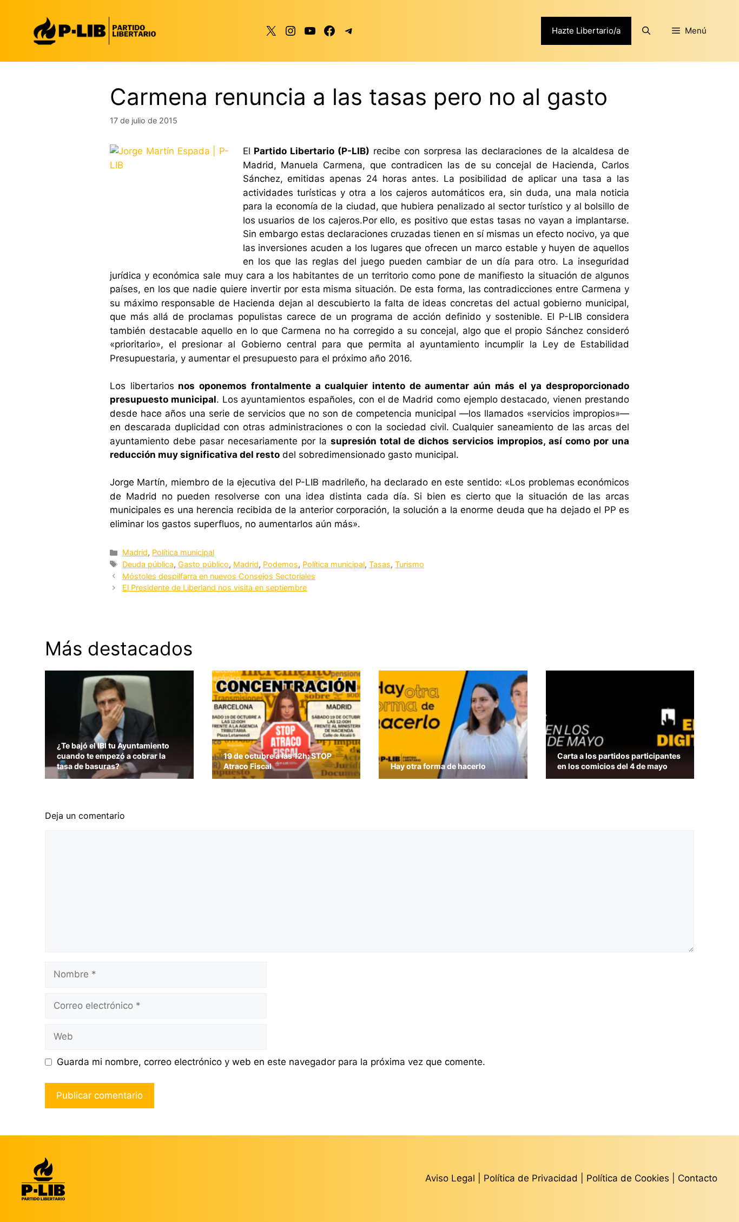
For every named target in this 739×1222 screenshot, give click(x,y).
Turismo (409, 564)
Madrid (135, 552)
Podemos (280, 564)
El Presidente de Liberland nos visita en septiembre (214, 587)
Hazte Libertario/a (586, 30)
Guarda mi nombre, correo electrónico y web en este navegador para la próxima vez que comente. (271, 1061)
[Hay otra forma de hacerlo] (453, 771)
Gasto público (203, 564)
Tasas (380, 564)
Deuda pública (148, 564)
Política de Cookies (627, 1178)
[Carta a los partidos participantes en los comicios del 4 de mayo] (620, 771)
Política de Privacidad (532, 1178)
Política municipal (183, 552)
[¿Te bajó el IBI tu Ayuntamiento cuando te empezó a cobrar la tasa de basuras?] (119, 771)
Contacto (697, 1178)
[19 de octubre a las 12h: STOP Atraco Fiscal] (286, 771)
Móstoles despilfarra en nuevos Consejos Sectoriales (218, 576)
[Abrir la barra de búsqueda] (646, 31)
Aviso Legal (450, 1178)
